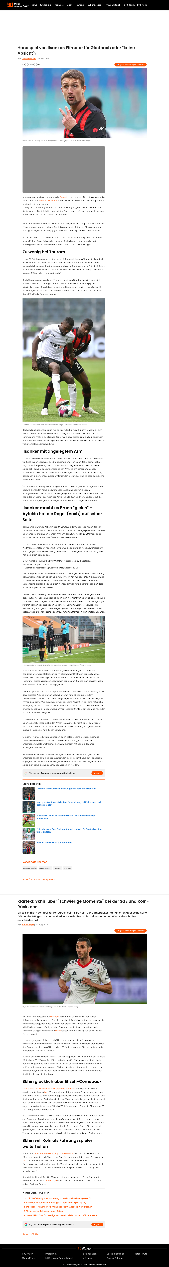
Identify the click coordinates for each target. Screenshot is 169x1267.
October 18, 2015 (72, 567)
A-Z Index (87, 1258)
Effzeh (58, 1030)
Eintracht (55, 1016)
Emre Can (67, 868)
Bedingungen (90, 1253)
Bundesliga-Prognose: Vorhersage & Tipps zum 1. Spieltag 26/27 (56, 1202)
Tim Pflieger (28, 924)
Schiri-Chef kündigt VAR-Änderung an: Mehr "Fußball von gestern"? (57, 1198)
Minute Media (28, 1258)
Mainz (25, 1160)
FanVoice (57, 868)
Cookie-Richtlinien (115, 1253)
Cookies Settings (115, 1258)
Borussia (64, 197)
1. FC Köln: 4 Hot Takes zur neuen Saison (43, 1211)
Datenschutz (140, 1253)
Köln (46, 1092)
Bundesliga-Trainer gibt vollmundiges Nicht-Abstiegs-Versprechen (58, 1206)
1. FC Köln (34, 1234)
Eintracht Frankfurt (48, 200)
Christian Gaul (29, 58)
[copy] (38, 64)
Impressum (51, 1253)
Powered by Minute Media (77, 1265)
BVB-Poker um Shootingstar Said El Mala (54, 1153)
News (34, 4)
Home (25, 879)
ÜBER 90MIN (27, 1253)
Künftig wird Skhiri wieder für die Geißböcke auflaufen (49, 1088)
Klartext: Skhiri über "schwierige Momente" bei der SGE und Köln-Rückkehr (60, 1215)
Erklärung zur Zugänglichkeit (59, 1258)
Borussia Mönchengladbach (43, 879)
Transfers (60, 4)
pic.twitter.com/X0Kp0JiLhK (36, 564)
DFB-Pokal (142, 4)
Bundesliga (51, 1180)
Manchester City (45, 868)
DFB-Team (129, 4)
